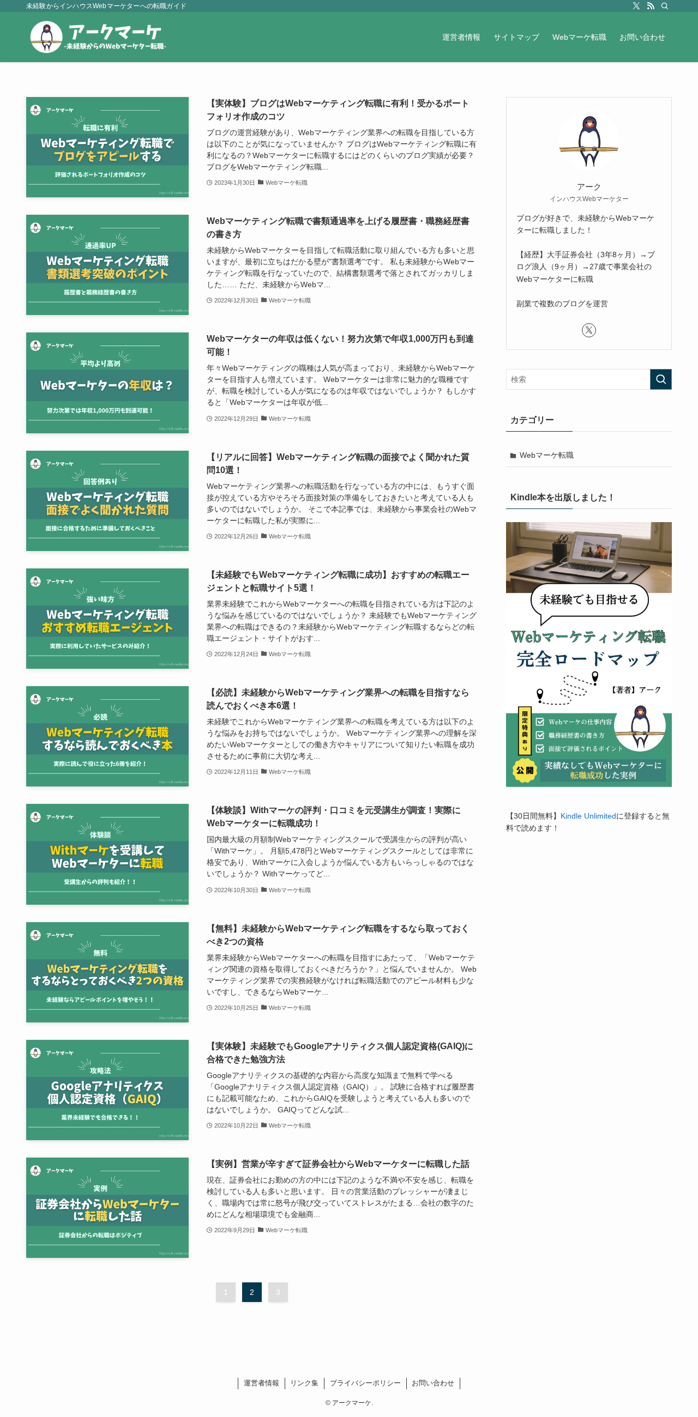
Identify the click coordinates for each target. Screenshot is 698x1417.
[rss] (650, 6)
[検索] (665, 6)
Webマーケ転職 (547, 455)
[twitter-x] (636, 6)
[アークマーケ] (99, 37)
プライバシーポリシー (365, 1383)
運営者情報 (261, 1383)
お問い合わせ (433, 1383)
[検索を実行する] (661, 379)
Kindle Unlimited (588, 816)
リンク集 (304, 1383)
